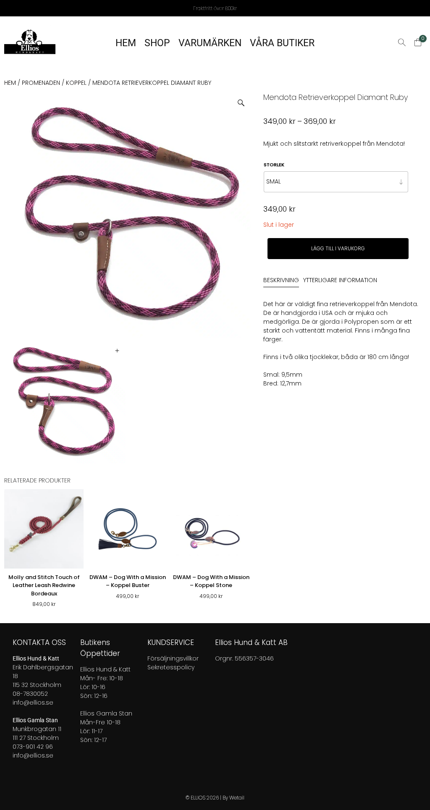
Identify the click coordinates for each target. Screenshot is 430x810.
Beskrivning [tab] (281, 280)
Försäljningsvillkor (173, 658)
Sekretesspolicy (170, 667)
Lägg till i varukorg (338, 248)
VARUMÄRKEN (209, 43)
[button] (244, 100)
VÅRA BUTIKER (282, 43)
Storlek (274, 164)
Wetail (236, 797)
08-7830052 (30, 693)
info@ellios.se (33, 702)
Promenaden (41, 83)
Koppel (76, 83)
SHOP (157, 43)
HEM (125, 43)
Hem (10, 83)
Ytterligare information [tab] (340, 280)
